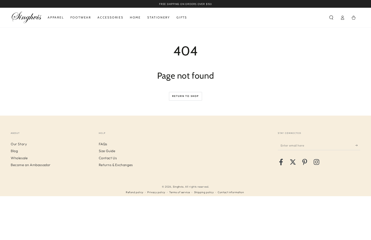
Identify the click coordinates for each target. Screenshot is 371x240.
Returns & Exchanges (116, 165)
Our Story (19, 144)
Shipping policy (204, 192)
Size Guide (107, 151)
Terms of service (179, 192)
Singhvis (178, 186)
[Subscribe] (357, 145)
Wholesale (19, 158)
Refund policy (134, 192)
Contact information (231, 192)
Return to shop (185, 96)
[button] (331, 17)
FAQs (103, 144)
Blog (14, 151)
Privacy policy (156, 192)
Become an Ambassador (31, 165)
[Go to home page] (26, 17)
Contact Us (108, 158)
